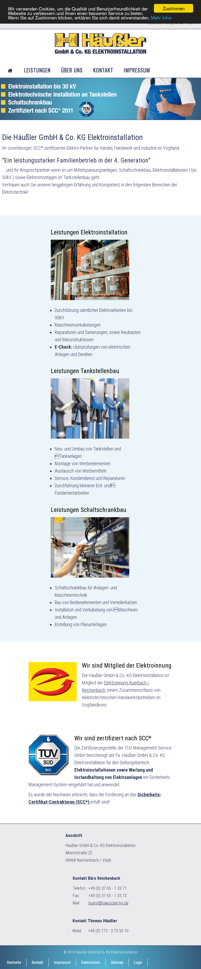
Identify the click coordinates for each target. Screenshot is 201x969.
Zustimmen (174, 8)
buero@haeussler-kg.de (108, 902)
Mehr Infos (161, 17)
